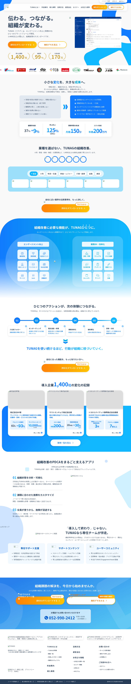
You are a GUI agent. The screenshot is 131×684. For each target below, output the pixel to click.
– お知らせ (76, 668)
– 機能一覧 (50, 654)
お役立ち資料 (85, 7)
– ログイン (102, 666)
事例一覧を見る (64, 442)
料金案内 (45, 7)
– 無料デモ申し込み (105, 654)
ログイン (121, 1)
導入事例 (52, 7)
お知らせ (114, 1)
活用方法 (60, 7)
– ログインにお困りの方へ (107, 669)
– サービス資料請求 (105, 650)
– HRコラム (76, 671)
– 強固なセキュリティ (53, 660)
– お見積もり (103, 657)
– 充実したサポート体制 (54, 657)
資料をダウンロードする (20, 44)
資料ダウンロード (99, 7)
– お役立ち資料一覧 (79, 661)
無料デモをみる (102, 599)
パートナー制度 (106, 1)
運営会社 (68, 7)
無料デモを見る (116, 7)
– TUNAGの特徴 (52, 650)
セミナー (76, 7)
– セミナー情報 (77, 665)
